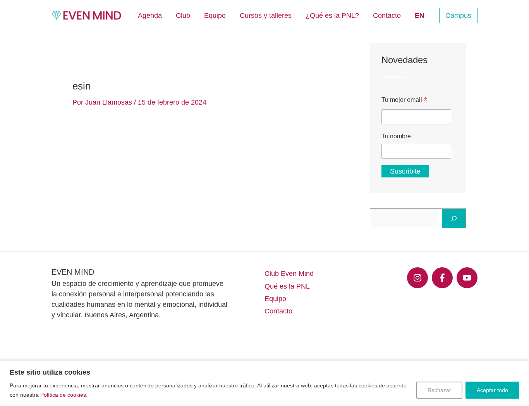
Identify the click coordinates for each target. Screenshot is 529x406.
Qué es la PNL (287, 286)
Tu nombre (396, 136)
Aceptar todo (492, 390)
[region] (264, 383)
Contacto (278, 311)
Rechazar (439, 390)
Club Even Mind (289, 273)
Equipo (275, 299)
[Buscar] (453, 218)
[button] (458, 15)
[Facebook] (442, 277)
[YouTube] (467, 277)
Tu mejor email (404, 100)
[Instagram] (417, 277)
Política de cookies (63, 395)
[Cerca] (521, 367)
